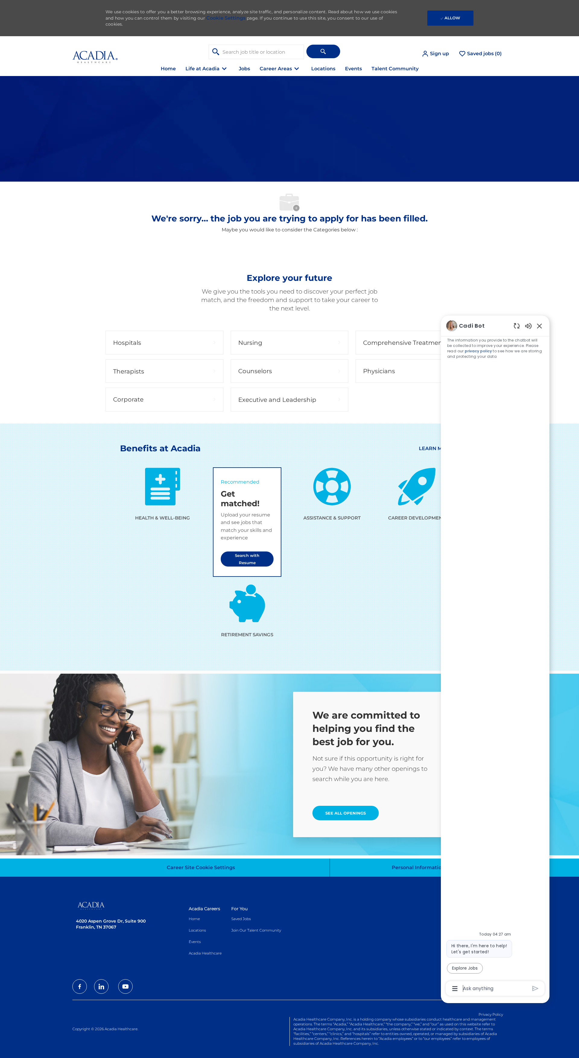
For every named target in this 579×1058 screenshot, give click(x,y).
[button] (435, 53)
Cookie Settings (225, 18)
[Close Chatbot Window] (539, 326)
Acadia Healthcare (205, 953)
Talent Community (395, 68)
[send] (535, 988)
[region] (495, 656)
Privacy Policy (491, 1014)
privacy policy (478, 351)
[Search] (323, 51)
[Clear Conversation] (516, 326)
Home (168, 68)
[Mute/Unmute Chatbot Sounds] (528, 325)
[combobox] (256, 52)
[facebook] (79, 986)
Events (353, 68)
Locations (323, 68)
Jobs (244, 68)
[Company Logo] (95, 53)
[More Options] (455, 988)
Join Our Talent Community (256, 930)
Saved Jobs (241, 919)
